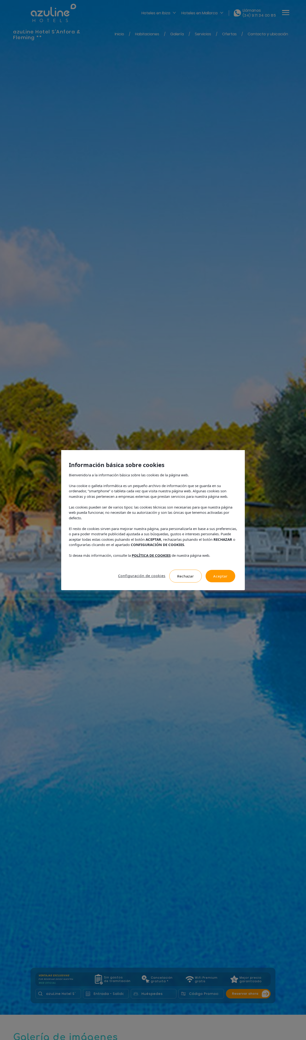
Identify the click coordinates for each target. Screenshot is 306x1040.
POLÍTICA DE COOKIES (151, 555)
